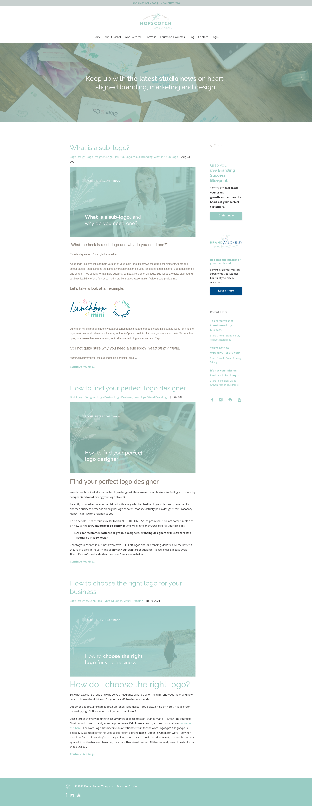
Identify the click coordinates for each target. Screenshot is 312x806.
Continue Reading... (82, 366)
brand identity (233, 335)
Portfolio (150, 37)
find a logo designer (83, 397)
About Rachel (113, 37)
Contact (203, 37)
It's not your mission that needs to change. (224, 373)
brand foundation (219, 380)
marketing (224, 384)
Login (215, 37)
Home (97, 37)
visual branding (143, 157)
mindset (214, 339)
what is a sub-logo (166, 157)
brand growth (217, 335)
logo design (77, 157)
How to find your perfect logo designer (128, 388)
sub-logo (126, 157)
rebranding (225, 339)
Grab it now (226, 215)
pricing (213, 362)
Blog (191, 37)
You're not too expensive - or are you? (225, 350)
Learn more (226, 290)
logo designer (96, 157)
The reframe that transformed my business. (221, 325)
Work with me (133, 37)
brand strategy (233, 358)
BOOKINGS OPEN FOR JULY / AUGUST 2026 (156, 3)
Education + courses (172, 37)
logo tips (112, 157)
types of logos (112, 601)
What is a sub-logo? (100, 147)
